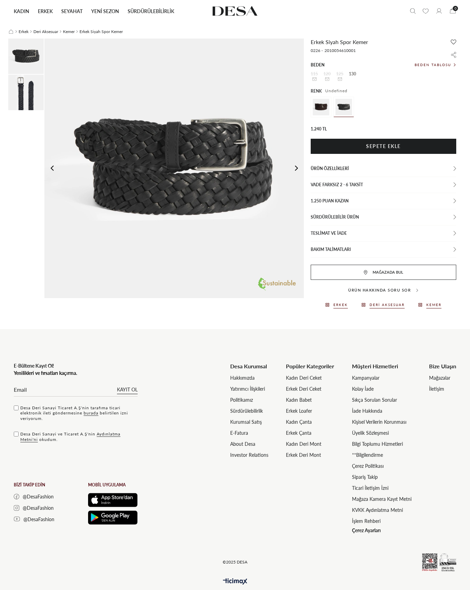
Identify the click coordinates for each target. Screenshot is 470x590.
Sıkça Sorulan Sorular (374, 400)
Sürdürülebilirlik (246, 411)
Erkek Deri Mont (303, 455)
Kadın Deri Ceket (304, 378)
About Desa (242, 444)
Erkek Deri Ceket (303, 389)
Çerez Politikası (368, 466)
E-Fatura (239, 433)
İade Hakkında (367, 411)
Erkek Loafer (299, 411)
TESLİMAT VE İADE (329, 233)
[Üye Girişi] (439, 11)
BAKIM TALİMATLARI (331, 249)
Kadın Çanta (299, 422)
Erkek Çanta (298, 433)
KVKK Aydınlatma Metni (377, 510)
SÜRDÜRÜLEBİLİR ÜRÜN (335, 217)
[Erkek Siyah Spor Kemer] (343, 107)
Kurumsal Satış (246, 422)
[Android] (113, 517)
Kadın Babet (299, 400)
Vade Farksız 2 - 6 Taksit (337, 184)
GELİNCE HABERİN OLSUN (314, 79)
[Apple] (113, 500)
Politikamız (241, 400)
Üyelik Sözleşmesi (370, 433)
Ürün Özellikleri (330, 168)
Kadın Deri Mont (303, 444)
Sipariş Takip (365, 477)
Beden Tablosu (433, 65)
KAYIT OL (127, 389)
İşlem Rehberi (366, 521)
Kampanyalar (366, 378)
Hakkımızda (242, 378)
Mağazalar (439, 378)
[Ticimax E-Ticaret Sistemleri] (235, 581)
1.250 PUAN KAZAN (330, 200)
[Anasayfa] (11, 31)
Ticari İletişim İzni (370, 488)
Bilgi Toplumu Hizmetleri (377, 444)
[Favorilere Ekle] (453, 42)
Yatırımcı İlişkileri (247, 389)
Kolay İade (363, 389)
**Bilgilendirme (367, 455)
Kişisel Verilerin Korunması (379, 422)
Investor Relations (249, 455)
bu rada (91, 412)
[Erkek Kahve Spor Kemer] (321, 107)
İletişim (436, 389)
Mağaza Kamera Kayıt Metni (382, 499)
